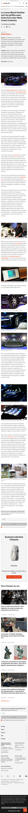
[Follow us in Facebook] (1, 776)
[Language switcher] (26, 3)
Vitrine (2, 729)
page (2, 802)
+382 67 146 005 (4, 770)
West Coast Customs (12, 90)
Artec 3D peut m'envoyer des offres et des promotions (14, 527)
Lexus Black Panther (20, 92)
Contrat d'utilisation (5, 781)
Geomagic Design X (15, 256)
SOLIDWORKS (4, 258)
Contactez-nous (4, 784)
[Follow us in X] (14, 776)
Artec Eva (5, 34)
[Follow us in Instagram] (7, 776)
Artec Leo (10, 436)
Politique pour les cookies (19, 782)
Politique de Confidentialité (6, 782)
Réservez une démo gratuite (14, 577)
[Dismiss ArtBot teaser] (22, 807)
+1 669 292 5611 (18, 749)
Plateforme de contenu (6, 6)
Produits (3, 726)
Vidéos (26, 6)
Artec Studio (18, 243)
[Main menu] (1, 3)
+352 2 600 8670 (4, 750)
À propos (3, 738)
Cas (12, 6)
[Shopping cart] (23, 3)
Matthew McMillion (9, 24)
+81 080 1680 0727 (19, 762)
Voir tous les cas (5, 701)
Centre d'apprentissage (19, 6)
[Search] (20, 3)
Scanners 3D (3, 32)
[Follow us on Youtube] (26, 776)
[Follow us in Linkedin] (20, 776)
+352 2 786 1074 (4, 752)
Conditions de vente (15, 781)
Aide (2, 735)
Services (3, 732)
